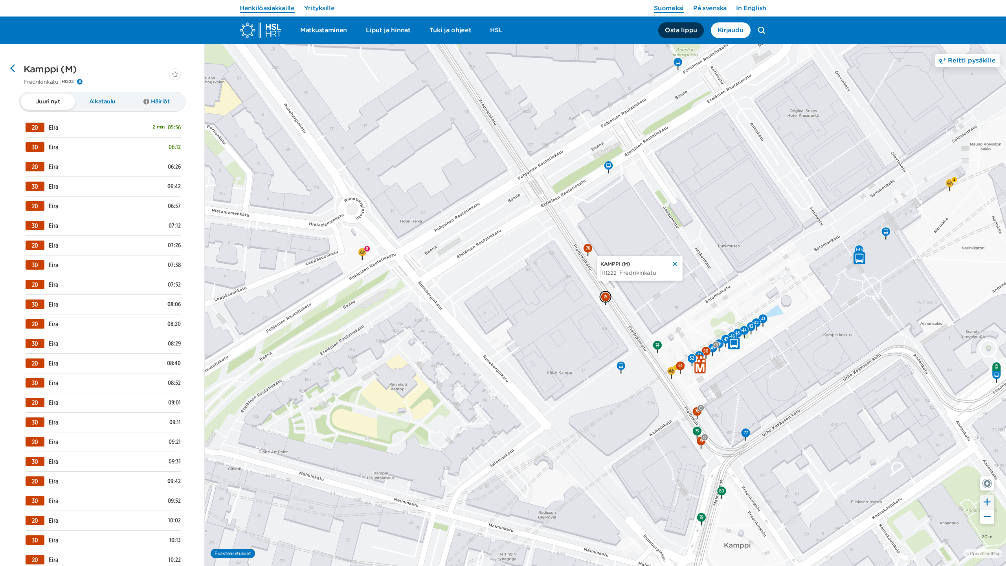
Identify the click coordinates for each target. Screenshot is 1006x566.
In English (751, 8)
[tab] (48, 102)
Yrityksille (319, 8)
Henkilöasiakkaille (267, 8)
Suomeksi (669, 8)
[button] (987, 483)
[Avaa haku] (761, 30)
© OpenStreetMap (983, 553)
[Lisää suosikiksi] (175, 74)
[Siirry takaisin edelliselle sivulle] (13, 69)
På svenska (710, 8)
